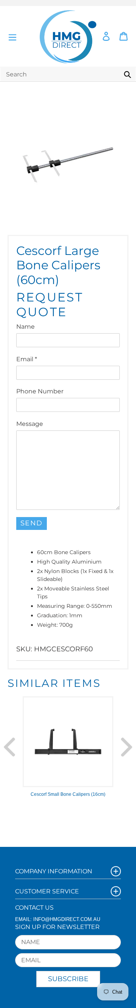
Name (25, 326)
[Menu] (12, 36)
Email (26, 359)
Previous (9, 747)
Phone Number (39, 391)
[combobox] (68, 74)
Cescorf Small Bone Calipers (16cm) (68, 794)
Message (29, 423)
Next (126, 747)
